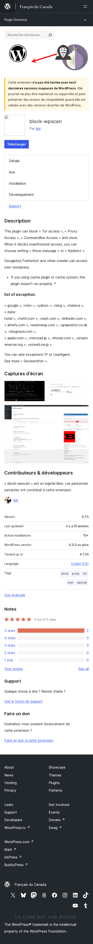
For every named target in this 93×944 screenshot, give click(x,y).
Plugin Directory (15, 19)
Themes (55, 775)
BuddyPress (16, 865)
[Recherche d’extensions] (50, 35)
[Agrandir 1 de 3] (39, 386)
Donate (57, 820)
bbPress (13, 857)
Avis (12, 172)
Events (54, 812)
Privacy (10, 790)
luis (38, 128)
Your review (13, 669)
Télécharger (16, 144)
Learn (8, 804)
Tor (85, 573)
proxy (75, 573)
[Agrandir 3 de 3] (83, 411)
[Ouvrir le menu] (86, 6)
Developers (13, 820)
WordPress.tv (17, 827)
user (71, 582)
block (65, 573)
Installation (17, 183)
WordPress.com (19, 842)
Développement (21, 194)
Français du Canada (30, 884)
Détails (14, 161)
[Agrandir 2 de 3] (83, 386)
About (9, 767)
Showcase (57, 767)
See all (83, 669)
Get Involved (59, 804)
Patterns (55, 790)
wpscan (82, 582)
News (8, 775)
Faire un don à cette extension (28, 740)
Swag (55, 827)
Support (15, 206)
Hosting (10, 783)
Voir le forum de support (23, 701)
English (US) (80, 563)
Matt (10, 849)
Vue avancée (14, 595)
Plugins (54, 783)
